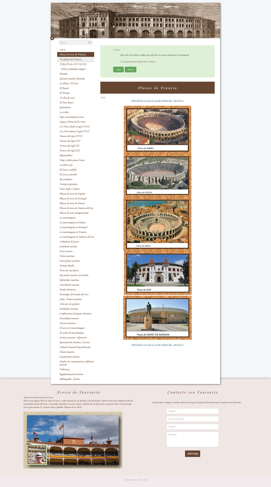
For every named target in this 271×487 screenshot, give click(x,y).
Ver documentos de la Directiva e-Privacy (137, 61)
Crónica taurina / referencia (72, 337)
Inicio (62, 49)
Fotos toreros (65, 251)
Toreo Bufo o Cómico (69, 189)
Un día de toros (67, 97)
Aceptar (118, 69)
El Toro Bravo (66, 102)
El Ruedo (64, 88)
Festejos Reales (66, 265)
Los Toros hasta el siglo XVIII (74, 131)
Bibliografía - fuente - (70, 379)
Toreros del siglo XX (69, 145)
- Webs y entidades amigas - (73, 69)
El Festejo (64, 93)
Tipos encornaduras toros (71, 117)
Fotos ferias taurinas (69, 260)
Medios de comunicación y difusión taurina (76, 363)
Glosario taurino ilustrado (72, 78)
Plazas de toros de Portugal (72, 198)
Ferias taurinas (66, 256)
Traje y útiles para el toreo (72, 160)
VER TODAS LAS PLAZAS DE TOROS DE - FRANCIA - (157, 100)
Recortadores (65, 179)
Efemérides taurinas (69, 280)
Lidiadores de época (69, 241)
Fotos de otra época (68, 270)
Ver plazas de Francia (70, 59)
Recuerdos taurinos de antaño (73, 275)
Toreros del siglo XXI (69, 150)
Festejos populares (68, 184)
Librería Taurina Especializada (74, 347)
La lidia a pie (66, 165)
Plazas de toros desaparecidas (73, 213)
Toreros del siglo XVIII (71, 136)
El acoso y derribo (68, 174)
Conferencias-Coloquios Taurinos (75, 313)
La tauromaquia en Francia (72, 232)
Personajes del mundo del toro (73, 294)
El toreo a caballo (68, 169)
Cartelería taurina (68, 246)
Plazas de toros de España (72, 193)
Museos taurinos (67, 323)
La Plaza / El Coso (68, 83)
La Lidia (63, 112)
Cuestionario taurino (69, 356)
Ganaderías (64, 107)
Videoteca (64, 369)
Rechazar (131, 69)
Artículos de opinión (69, 304)
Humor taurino (66, 352)
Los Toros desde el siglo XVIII (74, 126)
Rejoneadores (65, 155)
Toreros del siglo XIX (69, 141)
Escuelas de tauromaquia (71, 332)
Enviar (193, 453)
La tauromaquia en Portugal (73, 227)
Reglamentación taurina (71, 374)
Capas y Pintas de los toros (72, 121)
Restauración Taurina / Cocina (74, 342)
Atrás (102, 97)
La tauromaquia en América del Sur (76, 236)
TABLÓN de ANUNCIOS (72, 64)
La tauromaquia (67, 217)
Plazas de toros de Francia (72, 54)
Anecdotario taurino (69, 284)
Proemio (63, 73)
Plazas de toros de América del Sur (76, 208)
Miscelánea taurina (68, 318)
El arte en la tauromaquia (71, 328)
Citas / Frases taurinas (70, 299)
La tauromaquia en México (72, 222)
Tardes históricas (67, 289)
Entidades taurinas (68, 308)
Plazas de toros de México (72, 203)
